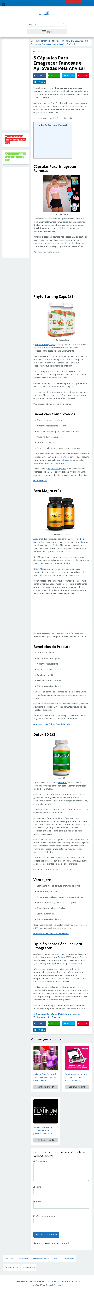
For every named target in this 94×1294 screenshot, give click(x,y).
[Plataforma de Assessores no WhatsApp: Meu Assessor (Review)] (77, 1058)
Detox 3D (56, 809)
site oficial (62, 460)
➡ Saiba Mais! (40, 480)
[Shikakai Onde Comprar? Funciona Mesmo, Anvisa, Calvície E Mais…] (45, 1058)
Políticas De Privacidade (63, 1258)
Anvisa (61, 957)
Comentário (41, 1161)
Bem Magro (40, 569)
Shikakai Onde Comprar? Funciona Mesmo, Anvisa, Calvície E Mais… (45, 1077)
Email (38, 1201)
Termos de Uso (11, 1267)
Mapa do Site (29, 1267)
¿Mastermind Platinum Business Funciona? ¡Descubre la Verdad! (43, 1130)
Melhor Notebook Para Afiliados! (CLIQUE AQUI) (15, 139)
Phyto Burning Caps (45, 344)
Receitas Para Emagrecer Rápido (34, 1258)
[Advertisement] (53, 142)
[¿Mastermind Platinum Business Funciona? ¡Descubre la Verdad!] (45, 1111)
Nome (38, 1187)
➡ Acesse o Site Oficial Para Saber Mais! (52, 724)
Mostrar (62, 125)
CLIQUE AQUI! (72, 1)
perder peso (75, 987)
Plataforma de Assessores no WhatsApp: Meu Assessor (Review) (76, 1077)
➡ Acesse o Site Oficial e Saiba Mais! (51, 933)
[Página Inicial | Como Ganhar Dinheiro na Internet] (47, 14)
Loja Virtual (9, 1258)
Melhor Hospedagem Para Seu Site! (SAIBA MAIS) (15, 156)
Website (45, 1216)
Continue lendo (44, 1086)
